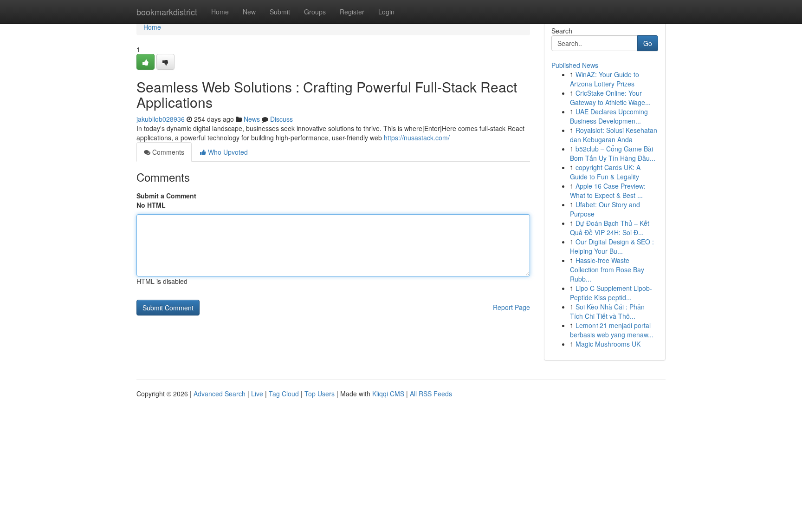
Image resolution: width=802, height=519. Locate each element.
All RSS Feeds (431, 393)
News (252, 119)
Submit (280, 11)
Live (257, 393)
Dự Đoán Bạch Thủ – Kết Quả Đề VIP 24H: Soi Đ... (609, 227)
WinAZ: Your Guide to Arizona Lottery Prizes (604, 79)
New (249, 11)
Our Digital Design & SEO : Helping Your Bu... (612, 246)
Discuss (281, 119)
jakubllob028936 (160, 119)
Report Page (511, 307)
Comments (167, 152)
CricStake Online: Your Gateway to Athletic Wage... (610, 97)
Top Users (319, 393)
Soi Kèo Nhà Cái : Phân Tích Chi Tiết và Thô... (607, 311)
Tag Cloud (284, 393)
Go (647, 43)
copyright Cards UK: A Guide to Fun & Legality (605, 172)
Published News (574, 65)
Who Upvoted (227, 152)
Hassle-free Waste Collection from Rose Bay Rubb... (607, 269)
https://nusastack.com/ (417, 137)
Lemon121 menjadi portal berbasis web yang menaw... (611, 330)
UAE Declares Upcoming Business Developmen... (609, 116)
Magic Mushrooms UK (608, 343)
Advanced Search (220, 393)
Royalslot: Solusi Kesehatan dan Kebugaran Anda (613, 134)
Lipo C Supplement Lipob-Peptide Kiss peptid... (611, 292)
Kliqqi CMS (388, 393)
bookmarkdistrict (166, 12)
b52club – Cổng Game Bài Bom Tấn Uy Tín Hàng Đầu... (612, 153)
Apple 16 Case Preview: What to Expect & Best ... (608, 190)
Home (220, 11)
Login (386, 11)
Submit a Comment (166, 195)
